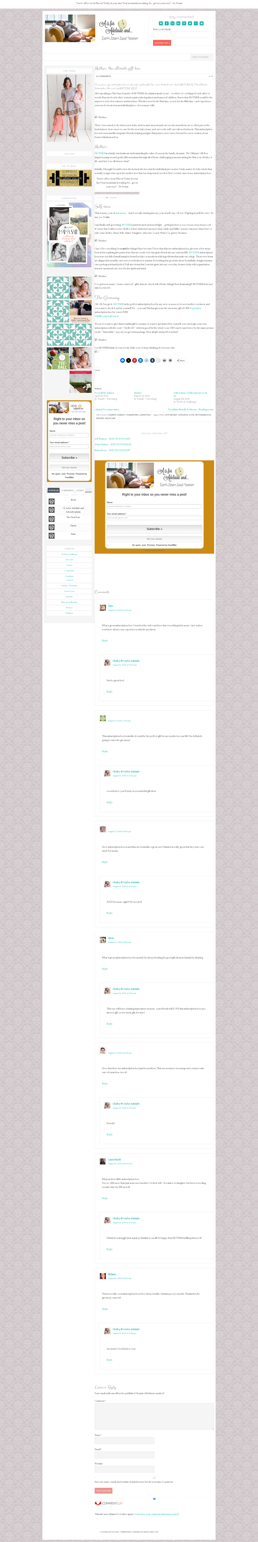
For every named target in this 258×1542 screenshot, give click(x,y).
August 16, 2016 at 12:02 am (120, 1163)
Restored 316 (150, 1532)
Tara (110, 606)
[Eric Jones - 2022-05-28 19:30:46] (81, 335)
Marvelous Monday (69, 602)
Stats (73, 534)
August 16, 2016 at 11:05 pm (125, 776)
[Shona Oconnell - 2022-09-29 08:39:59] (58, 335)
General (69, 580)
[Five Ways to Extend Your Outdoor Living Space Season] (81, 382)
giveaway (183, 415)
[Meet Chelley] (81, 358)
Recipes (69, 608)
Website (99, 1463)
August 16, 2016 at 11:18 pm (124, 1333)
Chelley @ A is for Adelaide (126, 661)
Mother (138, 393)
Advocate (69, 560)
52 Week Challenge (69, 554)
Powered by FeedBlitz (166, 545)
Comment (100, 1401)
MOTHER (100, 153)
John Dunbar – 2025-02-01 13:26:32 (113, 444)
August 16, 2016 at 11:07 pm (124, 886)
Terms (153, 550)
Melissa (112, 1274)
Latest (80, 490)
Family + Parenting (128, 415)
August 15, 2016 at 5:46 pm (119, 610)
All (83, 495)
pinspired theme (130, 1532)
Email (98, 1449)
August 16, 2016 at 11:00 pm (125, 665)
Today (57, 495)
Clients (112, 415)
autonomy (121, 213)
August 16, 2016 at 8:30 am (120, 1278)
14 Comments (103, 76)
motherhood (203, 415)
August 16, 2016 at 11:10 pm (124, 993)
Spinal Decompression (107, 409)
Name (98, 1435)
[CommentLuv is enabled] (108, 1504)
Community (69, 571)
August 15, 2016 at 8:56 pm (120, 1053)
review (100, 418)
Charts (73, 525)
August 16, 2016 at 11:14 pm (124, 1108)
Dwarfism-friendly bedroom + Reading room (190, 409)
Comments (67, 490)
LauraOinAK (114, 1159)
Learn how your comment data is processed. (156, 1514)
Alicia (111, 938)
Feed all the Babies (104, 393)
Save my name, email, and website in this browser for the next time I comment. (134, 1482)
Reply (105, 640)
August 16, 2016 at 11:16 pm (124, 1222)
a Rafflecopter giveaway (107, 316)
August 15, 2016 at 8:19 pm (119, 942)
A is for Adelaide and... (96, 28)
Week (65, 495)
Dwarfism (69, 576)
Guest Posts (69, 591)
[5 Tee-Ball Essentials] (58, 358)
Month (74, 495)
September (195, 308)
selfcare (110, 418)
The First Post (73, 517)
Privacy (161, 550)
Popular (54, 490)
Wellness (69, 613)
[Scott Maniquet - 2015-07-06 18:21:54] (58, 311)
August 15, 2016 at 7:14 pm (119, 721)
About (73, 500)
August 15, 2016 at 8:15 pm (119, 831)
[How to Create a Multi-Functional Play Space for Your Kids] (81, 311)
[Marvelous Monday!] (81, 288)
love (191, 415)
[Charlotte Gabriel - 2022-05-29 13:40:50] (58, 288)
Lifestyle (145, 415)
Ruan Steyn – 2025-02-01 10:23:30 (112, 450)
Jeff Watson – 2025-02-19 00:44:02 (112, 438)
